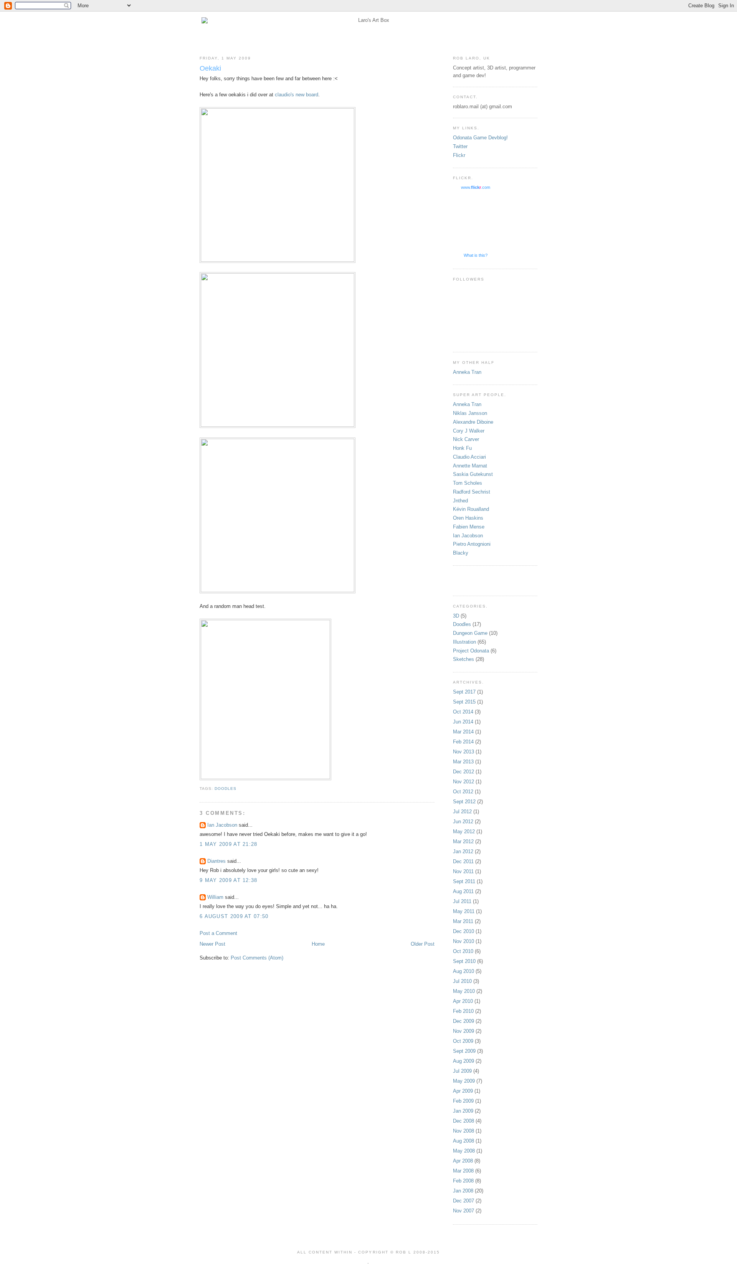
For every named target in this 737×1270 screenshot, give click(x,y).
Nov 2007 (463, 1211)
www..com (475, 187)
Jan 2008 (463, 1191)
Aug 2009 (463, 1061)
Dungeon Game (470, 633)
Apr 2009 (463, 1091)
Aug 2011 (463, 891)
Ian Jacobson (222, 825)
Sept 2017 (464, 692)
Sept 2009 (464, 1051)
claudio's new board (296, 94)
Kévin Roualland (471, 509)
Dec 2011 (463, 861)
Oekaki (210, 68)
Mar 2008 (463, 1171)
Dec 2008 (463, 1121)
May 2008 (464, 1151)
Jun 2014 (463, 722)
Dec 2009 (463, 1021)
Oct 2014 (463, 712)
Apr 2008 (463, 1161)
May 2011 (463, 911)
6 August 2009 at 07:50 (234, 916)
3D (456, 616)
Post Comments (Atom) (257, 958)
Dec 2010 (463, 931)
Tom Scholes (467, 483)
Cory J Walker (468, 431)
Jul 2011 (462, 901)
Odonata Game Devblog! (480, 137)
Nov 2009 (463, 1031)
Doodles (225, 788)
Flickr (459, 155)
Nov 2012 (463, 781)
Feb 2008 (463, 1181)
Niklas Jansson (470, 413)
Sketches (463, 659)
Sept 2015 (464, 702)
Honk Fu (462, 448)
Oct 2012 (463, 791)
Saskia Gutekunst (473, 474)
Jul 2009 (462, 1071)
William (215, 897)
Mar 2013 (463, 762)
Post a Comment (218, 933)
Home (318, 944)
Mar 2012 (463, 841)
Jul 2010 (462, 981)
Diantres (216, 861)
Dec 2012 (463, 772)
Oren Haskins (468, 518)
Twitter (460, 146)
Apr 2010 (463, 1001)
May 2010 (464, 991)
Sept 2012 (464, 801)
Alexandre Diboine (473, 422)
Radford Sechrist (471, 492)
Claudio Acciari (469, 457)
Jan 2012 (463, 851)
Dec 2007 (463, 1201)
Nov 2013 (463, 752)
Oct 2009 (463, 1041)
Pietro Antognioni (472, 544)
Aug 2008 (463, 1141)
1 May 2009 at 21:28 (229, 844)
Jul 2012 (462, 811)
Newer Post (212, 944)
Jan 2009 (463, 1111)
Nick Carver (466, 439)
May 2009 (464, 1081)
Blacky (460, 553)
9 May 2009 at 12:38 (229, 880)
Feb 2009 (463, 1101)
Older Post (423, 944)
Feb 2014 (463, 742)
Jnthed (460, 501)
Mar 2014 (463, 732)
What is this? (475, 255)
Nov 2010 (463, 941)
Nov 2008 (463, 1131)
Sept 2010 (464, 961)
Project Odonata (471, 651)
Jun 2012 (463, 821)
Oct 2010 (463, 951)
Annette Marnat (470, 466)
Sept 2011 (464, 881)
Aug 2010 (463, 971)
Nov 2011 (463, 871)
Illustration (464, 642)
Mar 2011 (463, 921)
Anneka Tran (467, 372)
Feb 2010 (463, 1011)
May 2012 (464, 831)
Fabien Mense (468, 527)
